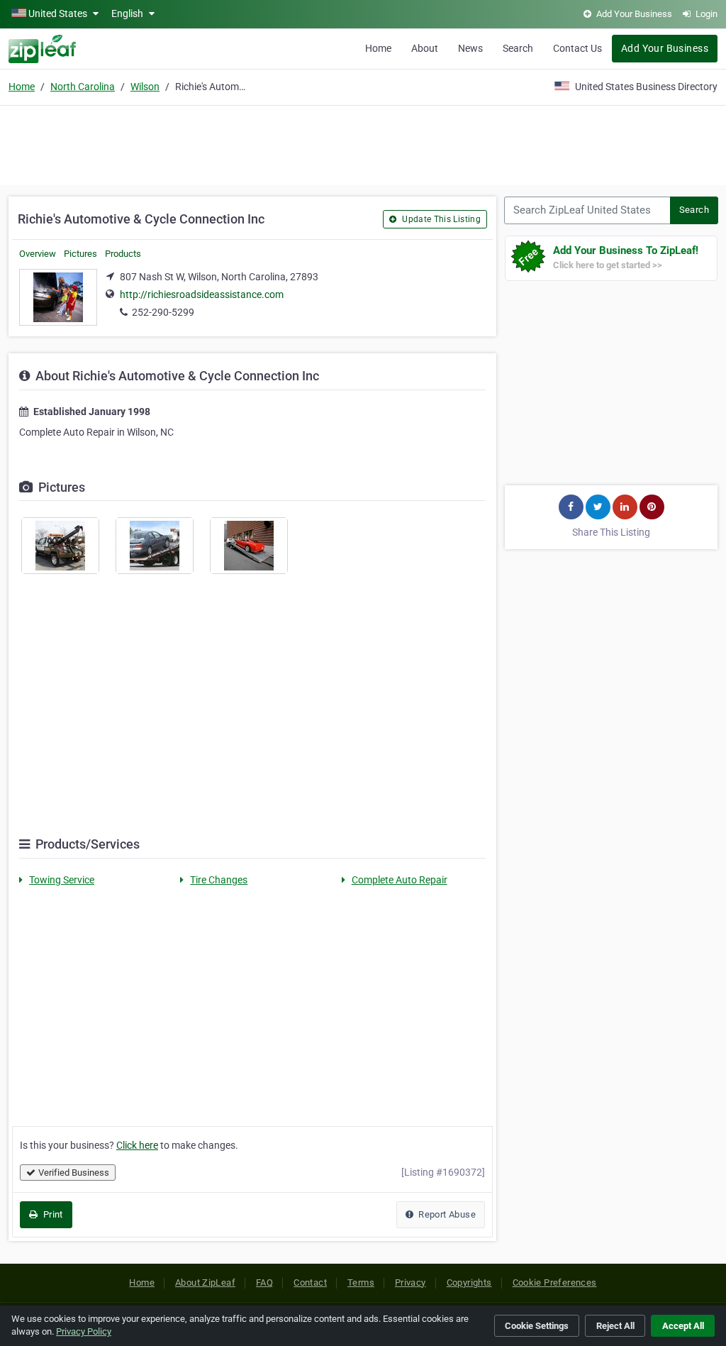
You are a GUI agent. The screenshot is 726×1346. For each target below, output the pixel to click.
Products (123, 253)
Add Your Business (664, 48)
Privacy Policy (83, 1331)
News (470, 48)
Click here (137, 1145)
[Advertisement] (363, 143)
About (424, 48)
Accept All (683, 1325)
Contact (310, 1282)
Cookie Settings (537, 1325)
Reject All (615, 1325)
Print (51, 1214)
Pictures (80, 253)
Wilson (145, 86)
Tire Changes (218, 880)
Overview (37, 253)
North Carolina (82, 86)
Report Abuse (446, 1214)
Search (518, 48)
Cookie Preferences (555, 1282)
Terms (360, 1282)
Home (378, 48)
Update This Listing (440, 219)
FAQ (264, 1282)
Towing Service (61, 880)
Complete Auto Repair (399, 880)
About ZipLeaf (205, 1282)
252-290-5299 (163, 312)
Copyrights (469, 1282)
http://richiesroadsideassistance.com (202, 294)
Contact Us (577, 48)
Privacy (410, 1282)
